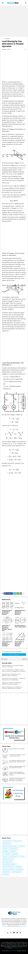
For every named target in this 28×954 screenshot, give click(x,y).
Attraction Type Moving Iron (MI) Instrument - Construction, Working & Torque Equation (17, 779)
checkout (14, 793)
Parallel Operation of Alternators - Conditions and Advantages (7, 643)
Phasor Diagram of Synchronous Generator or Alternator (19, 643)
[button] (2, 3)
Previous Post (4, 659)
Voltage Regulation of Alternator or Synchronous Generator (20, 612)
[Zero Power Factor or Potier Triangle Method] (20, 620)
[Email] (20, 593)
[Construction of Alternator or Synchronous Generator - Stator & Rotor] (7, 620)
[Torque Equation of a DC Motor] (5, 750)
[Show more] (23, 593)
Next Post (24, 659)
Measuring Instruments (8, 859)
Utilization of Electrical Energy (9, 846)
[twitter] (17, 932)
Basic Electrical (13, 856)
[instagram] (11, 932)
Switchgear (5, 851)
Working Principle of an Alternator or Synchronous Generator (7, 612)
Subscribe (14, 734)
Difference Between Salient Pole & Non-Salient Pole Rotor (17, 767)
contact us (4, 926)
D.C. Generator (6, 853)
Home (3, 38)
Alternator (8, 38)
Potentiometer (19, 869)
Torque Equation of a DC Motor (17, 748)
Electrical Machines (7, 841)
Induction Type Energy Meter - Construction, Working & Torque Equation (17, 773)
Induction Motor (13, 848)
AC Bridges (18, 866)
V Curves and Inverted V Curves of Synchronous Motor (17, 755)
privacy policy (22, 926)
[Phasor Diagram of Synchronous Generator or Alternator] (20, 637)
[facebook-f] (7, 932)
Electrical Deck (12, 950)
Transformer (21, 846)
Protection (5, 848)
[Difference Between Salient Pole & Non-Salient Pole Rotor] (5, 768)
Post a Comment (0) (14, 654)
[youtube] (14, 932)
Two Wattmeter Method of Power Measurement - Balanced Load (17, 761)
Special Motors (6, 871)
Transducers (13, 851)
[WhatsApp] (17, 593)
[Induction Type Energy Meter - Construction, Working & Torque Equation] (5, 774)
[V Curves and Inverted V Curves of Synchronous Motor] (5, 756)
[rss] (20, 932)
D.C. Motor (21, 856)
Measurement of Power (8, 866)
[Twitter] (14, 593)
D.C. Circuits (5, 874)
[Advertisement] (14, 21)
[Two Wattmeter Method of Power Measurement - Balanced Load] (5, 762)
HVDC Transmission (16, 871)
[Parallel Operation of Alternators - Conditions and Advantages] (7, 637)
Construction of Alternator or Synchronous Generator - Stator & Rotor (7, 628)
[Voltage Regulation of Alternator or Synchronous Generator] (20, 605)
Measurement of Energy (8, 869)
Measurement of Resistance (9, 864)
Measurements (17, 841)
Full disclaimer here (18, 947)
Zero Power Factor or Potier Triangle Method (20, 626)
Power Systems (6, 843)
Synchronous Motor (7, 861)
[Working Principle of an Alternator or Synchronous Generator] (7, 605)
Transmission (15, 853)
